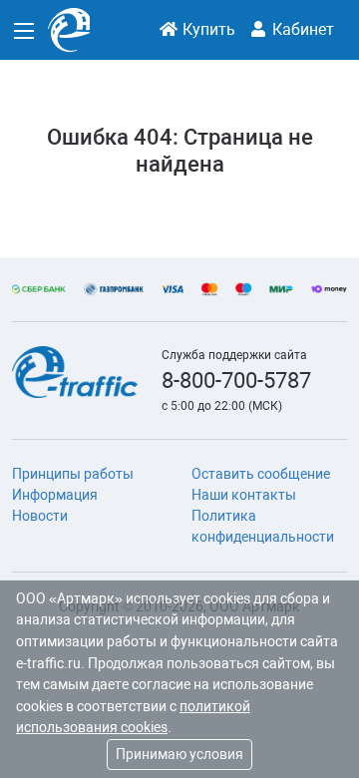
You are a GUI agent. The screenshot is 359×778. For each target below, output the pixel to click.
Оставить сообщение (260, 474)
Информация (55, 495)
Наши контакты (243, 495)
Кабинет (301, 29)
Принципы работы (73, 474)
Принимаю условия (179, 754)
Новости (40, 516)
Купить (207, 29)
